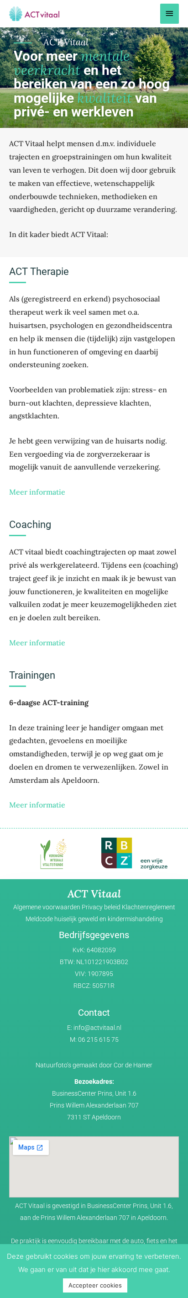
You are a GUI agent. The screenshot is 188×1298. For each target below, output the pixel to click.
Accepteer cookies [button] (95, 1285)
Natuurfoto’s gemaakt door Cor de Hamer (94, 1065)
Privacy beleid (101, 907)
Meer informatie (37, 491)
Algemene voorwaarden (46, 907)
